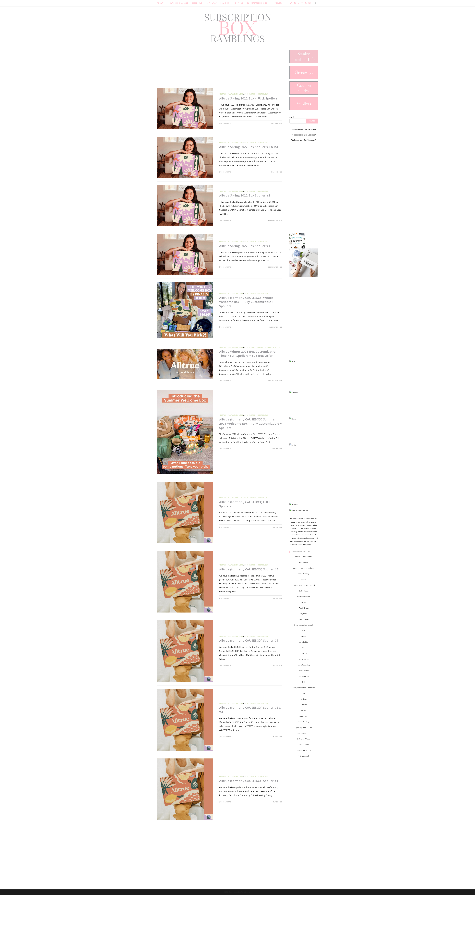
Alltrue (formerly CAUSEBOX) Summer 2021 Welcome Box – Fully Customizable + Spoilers (250, 423)
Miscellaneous (303, 676)
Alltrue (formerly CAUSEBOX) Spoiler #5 (248, 569)
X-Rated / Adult (303, 756)
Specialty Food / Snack (304, 727)
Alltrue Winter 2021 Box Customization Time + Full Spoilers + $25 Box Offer (248, 353)
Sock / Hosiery (303, 722)
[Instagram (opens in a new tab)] (302, 3)
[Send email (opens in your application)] (309, 3)
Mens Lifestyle (303, 670)
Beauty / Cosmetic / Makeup (303, 568)
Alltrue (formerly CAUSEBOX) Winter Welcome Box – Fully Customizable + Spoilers (246, 302)
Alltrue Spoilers (235, 94)
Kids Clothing (304, 642)
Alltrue (222, 94)
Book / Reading (303, 574)
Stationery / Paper (303, 739)
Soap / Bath (303, 716)
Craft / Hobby (304, 591)
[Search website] (315, 3)
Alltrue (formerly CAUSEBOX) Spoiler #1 (248, 781)
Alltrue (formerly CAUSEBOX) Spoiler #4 (248, 640)
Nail (303, 682)
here (309, 544)
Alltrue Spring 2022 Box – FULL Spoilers (248, 98)
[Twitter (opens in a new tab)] (291, 3)
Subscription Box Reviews (303, 129)
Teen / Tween (304, 744)
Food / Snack (304, 608)
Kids (303, 648)
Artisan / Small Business (303, 557)
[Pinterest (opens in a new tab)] (298, 3)
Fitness (303, 602)
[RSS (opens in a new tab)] (306, 3)
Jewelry (303, 636)
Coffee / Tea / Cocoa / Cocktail (304, 585)
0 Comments (226, 123)
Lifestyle (304, 653)
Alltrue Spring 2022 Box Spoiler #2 (244, 195)
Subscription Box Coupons (303, 140)
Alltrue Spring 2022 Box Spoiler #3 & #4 (248, 147)
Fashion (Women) (303, 596)
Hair (303, 631)
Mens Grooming (304, 665)
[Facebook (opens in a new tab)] (295, 3)
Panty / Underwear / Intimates (304, 688)
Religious (303, 705)
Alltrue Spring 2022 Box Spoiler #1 (244, 246)
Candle (303, 579)
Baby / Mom (303, 562)
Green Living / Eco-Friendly (303, 625)
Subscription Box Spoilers (256, 94)
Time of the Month (304, 750)
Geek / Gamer (304, 619)
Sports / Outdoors (303, 733)
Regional (304, 699)
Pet (303, 693)
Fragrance (303, 614)
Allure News (250, 347)
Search (291, 117)
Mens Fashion (304, 659)
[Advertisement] (219, 67)
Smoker (304, 710)
